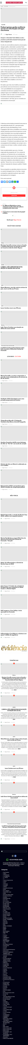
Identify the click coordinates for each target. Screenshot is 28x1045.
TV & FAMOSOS (6, 876)
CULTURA (18, 356)
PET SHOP (5, 911)
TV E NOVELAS (6, 875)
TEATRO (5, 886)
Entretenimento (6, 982)
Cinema (4, 1013)
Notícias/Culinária (6, 914)
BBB (4, 1025)
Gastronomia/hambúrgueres (9, 949)
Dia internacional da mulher (8, 992)
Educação (5, 986)
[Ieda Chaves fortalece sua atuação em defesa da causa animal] (14, 318)
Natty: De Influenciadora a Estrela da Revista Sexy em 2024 (12, 563)
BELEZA (4, 1024)
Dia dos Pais (5, 994)
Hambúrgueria (6, 945)
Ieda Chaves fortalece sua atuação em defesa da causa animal (12, 328)
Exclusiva (5, 969)
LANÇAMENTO (6, 937)
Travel (4, 882)
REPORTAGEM (6, 906)
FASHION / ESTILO (7, 961)
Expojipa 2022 (6, 965)
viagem (4, 873)
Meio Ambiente (6, 931)
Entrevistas (5, 975)
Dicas (4, 991)
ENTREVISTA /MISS (7, 978)
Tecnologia (5, 885)
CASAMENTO (6, 1016)
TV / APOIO (5, 877)
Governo (5, 948)
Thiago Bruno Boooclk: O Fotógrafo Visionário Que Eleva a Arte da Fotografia (13, 421)
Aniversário (5, 1037)
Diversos (5, 988)
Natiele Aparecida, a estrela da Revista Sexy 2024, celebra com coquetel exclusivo (14, 515)
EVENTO (5, 971)
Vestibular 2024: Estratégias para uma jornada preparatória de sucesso (12, 399)
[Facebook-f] (15, 856)
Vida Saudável (6, 872)
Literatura (5, 935)
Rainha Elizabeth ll (7, 909)
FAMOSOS (5, 962)
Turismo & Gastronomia (8, 880)
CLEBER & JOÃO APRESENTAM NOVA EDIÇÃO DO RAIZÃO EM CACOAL (11, 267)
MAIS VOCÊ (5, 932)
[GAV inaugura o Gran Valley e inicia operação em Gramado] (14, 601)
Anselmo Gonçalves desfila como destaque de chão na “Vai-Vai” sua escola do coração (13, 443)
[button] (26, 2)
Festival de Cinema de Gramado (7, 345)
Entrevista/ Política (7, 977)
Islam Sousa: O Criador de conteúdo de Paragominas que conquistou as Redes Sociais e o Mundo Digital (12, 587)
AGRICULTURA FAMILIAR (8, 1038)
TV (3, 878)
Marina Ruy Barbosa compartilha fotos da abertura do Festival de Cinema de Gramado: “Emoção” (13, 539)
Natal (4, 924)
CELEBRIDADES (6, 1014)
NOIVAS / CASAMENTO (8, 919)
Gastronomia (5, 950)
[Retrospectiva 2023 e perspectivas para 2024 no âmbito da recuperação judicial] (14, 476)
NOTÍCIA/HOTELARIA (7, 918)
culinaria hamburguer (7, 1007)
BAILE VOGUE (6, 1026)
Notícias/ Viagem (6, 915)
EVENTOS (5, 970)
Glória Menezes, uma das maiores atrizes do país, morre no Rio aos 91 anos (14, 288)
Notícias (3, 325)
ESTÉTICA (5, 973)
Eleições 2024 (6, 983)
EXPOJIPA (5, 966)
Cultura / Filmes (6, 1004)
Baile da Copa (6, 1030)
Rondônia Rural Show (7, 895)
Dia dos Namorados (7, 997)
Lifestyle (5, 936)
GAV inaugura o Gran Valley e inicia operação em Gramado (11, 611)
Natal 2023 (5, 923)
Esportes (5, 974)
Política (13, 675)
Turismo (5, 881)
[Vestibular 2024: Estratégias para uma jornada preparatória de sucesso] (14, 389)
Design (4, 1000)
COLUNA (5, 1011)
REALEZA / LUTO (6, 907)
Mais (14, 719)
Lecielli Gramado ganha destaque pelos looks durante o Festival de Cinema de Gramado (12, 349)
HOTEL (4, 943)
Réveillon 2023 (6, 905)
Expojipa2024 (6, 963)
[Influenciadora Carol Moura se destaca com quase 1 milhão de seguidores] (14, 624)
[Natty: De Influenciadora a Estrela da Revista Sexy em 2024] (14, 553)
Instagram (5, 939)
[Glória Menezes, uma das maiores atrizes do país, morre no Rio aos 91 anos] (14, 278)
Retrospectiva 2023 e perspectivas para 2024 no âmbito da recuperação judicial (13, 486)
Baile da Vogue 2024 (7, 1028)
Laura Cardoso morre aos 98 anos (11, 308)
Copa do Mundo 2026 (7, 1009)
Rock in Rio (5, 899)
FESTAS (4, 957)
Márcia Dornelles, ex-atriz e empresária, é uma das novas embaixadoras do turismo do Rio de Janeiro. (14, 377)
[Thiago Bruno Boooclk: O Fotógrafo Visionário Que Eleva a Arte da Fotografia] (14, 411)
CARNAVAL (5, 1017)
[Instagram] (13, 856)
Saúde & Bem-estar (7, 892)
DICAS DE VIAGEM (7, 990)
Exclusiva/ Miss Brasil (7, 967)
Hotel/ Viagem (6, 941)
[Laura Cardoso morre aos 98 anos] (14, 299)
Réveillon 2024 (6, 903)
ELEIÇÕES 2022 (6, 984)
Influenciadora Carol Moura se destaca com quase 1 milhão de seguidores (14, 634)
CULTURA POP (6, 1003)
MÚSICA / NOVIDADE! (7, 926)
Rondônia (5, 897)
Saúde (4, 893)
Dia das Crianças (6, 999)
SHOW (2, 264)
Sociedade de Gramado (8, 888)
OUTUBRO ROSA (6, 912)
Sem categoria (6, 890)
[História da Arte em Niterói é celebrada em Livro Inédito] (14, 455)
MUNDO (4, 928)
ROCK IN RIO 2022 (6, 898)
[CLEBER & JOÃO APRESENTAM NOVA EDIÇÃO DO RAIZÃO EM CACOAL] (14, 258)
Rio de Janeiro (6, 901)
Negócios (5, 920)
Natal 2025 (5, 922)
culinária (5, 1008)
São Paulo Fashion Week (8, 894)
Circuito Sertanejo (6, 1012)
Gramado (5, 946)
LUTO (2, 285)
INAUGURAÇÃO (6, 940)
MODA (4, 929)
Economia (5, 987)
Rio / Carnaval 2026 (7, 902)
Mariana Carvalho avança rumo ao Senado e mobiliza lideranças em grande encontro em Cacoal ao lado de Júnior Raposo (14, 246)
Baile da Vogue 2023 (7, 1029)
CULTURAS (5, 1001)
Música (4, 927)
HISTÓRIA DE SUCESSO (8, 944)
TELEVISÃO (5, 884)
